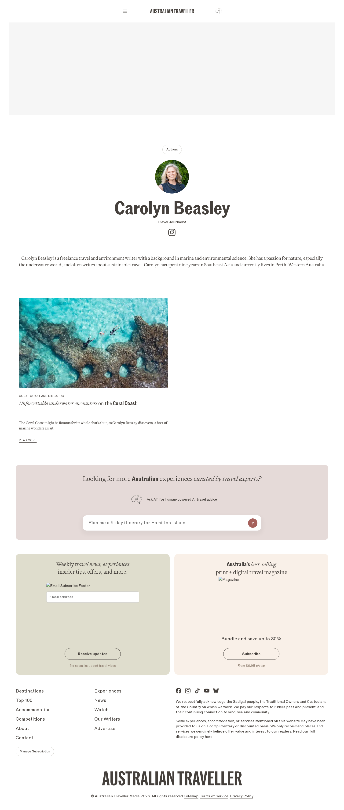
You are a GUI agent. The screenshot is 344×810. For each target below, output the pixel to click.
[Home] (172, 11)
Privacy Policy (241, 796)
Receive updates (92, 653)
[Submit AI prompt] (252, 523)
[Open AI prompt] (219, 11)
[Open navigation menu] (125, 11)
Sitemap (191, 796)
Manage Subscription (35, 751)
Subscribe (251, 653)
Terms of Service (214, 796)
